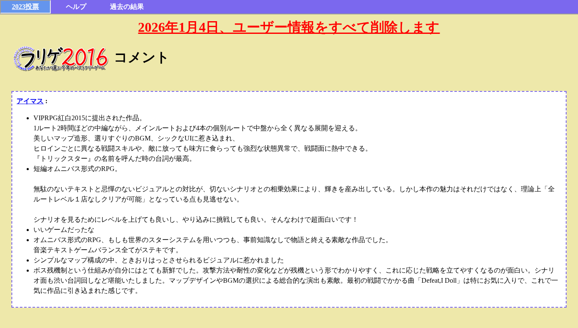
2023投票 (25, 6)
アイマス (30, 101)
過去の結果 (127, 6)
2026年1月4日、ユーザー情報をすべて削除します (289, 27)
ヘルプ (76, 6)
